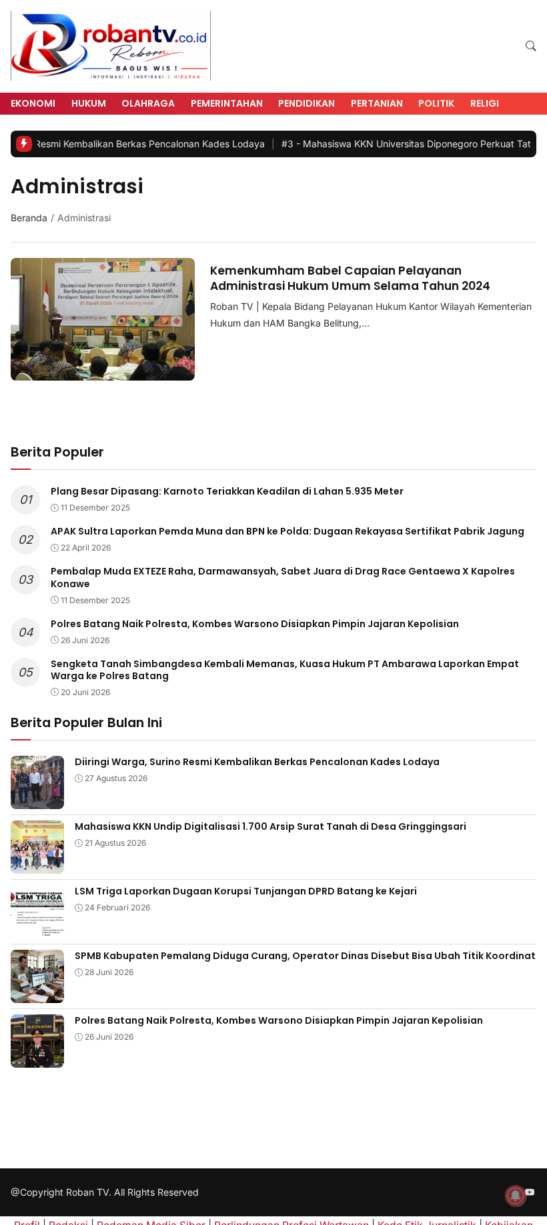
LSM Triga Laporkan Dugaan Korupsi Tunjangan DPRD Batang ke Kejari (246, 891)
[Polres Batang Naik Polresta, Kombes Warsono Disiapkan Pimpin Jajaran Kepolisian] (37, 1058)
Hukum (88, 103)
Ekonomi (33, 103)
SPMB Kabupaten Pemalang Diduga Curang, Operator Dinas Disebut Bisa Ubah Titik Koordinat (305, 955)
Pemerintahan (227, 103)
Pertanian (377, 103)
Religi (484, 103)
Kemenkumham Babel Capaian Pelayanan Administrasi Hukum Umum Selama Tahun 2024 (350, 278)
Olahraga (148, 103)
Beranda (29, 217)
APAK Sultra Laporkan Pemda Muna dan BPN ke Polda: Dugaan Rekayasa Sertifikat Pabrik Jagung (287, 531)
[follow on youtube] (529, 1193)
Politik (436, 103)
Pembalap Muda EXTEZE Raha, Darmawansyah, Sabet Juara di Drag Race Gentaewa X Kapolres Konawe (283, 577)
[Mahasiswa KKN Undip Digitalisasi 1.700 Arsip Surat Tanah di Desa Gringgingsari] (37, 864)
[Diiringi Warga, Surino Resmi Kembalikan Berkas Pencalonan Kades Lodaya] (37, 800)
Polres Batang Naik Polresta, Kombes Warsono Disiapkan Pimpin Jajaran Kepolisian (255, 623)
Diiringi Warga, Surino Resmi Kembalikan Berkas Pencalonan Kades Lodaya (257, 761)
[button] (531, 46)
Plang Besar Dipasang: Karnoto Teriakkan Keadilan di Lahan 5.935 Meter (227, 491)
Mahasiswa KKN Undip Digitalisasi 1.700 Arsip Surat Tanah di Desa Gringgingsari (270, 826)
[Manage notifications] (515, 1195)
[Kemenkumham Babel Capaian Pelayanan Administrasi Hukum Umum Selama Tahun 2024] (103, 371)
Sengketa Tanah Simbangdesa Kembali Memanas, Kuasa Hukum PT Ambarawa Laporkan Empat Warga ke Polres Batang (285, 669)
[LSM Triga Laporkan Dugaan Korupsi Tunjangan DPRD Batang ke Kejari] (37, 929)
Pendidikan (306, 103)
